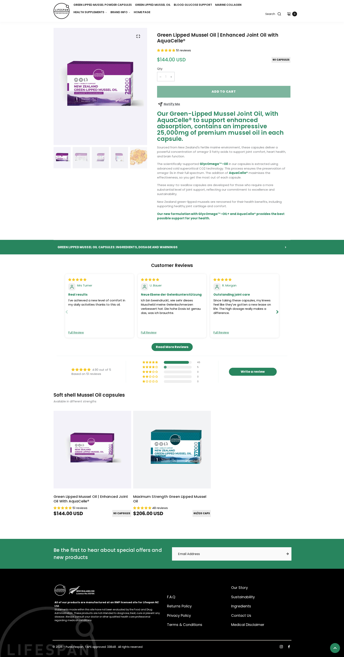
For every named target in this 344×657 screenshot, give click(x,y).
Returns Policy (179, 606)
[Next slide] (277, 311)
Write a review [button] (253, 371)
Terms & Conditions (184, 624)
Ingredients (241, 606)
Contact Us (241, 615)
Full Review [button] (76, 332)
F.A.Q (171, 596)
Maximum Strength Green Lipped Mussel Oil (169, 498)
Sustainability (243, 596)
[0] (289, 14)
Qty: (160, 69)
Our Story (239, 587)
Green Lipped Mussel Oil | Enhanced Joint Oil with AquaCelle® (91, 498)
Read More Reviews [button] (172, 347)
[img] (77, 280)
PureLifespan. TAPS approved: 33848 (91, 647)
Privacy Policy (179, 615)
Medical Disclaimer (247, 624)
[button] (90, 12)
